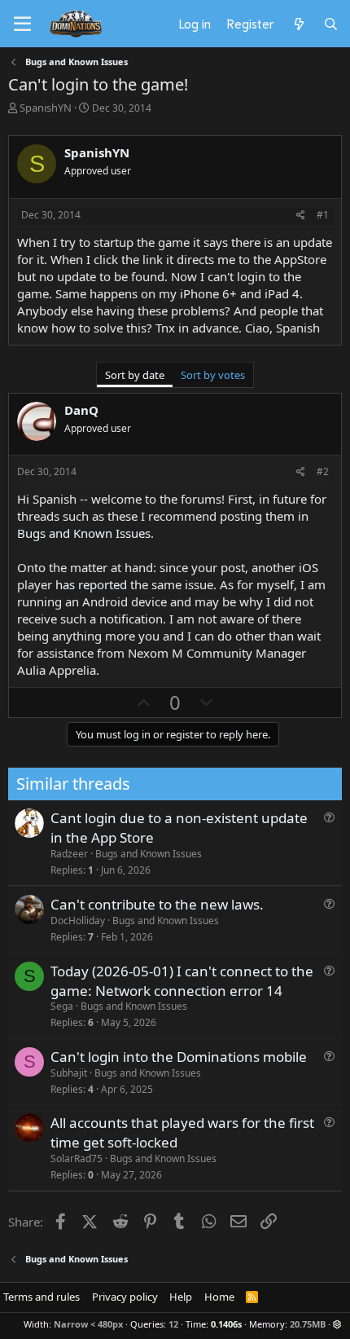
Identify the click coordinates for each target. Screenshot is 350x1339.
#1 (323, 215)
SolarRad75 (76, 1158)
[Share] (301, 215)
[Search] (331, 23)
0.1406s (226, 1324)
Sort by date (134, 375)
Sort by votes (213, 375)
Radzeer (69, 854)
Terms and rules (41, 1296)
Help (180, 1296)
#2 (323, 471)
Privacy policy (125, 1296)
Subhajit (68, 1073)
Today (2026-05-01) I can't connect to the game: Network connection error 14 (181, 981)
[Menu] (22, 24)
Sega (61, 1006)
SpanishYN (46, 107)
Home (219, 1296)
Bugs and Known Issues (84, 533)
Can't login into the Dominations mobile (178, 1056)
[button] (337, 1324)
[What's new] (298, 23)
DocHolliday (77, 920)
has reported (91, 584)
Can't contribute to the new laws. (157, 904)
